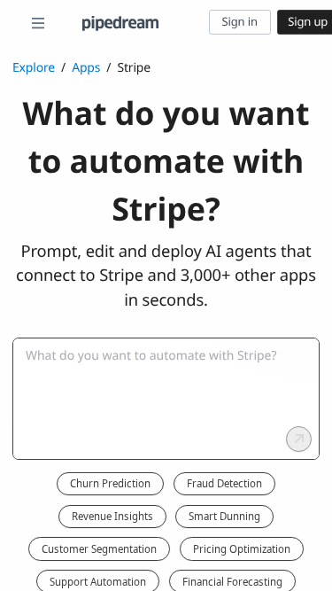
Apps (86, 67)
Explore (33, 67)
